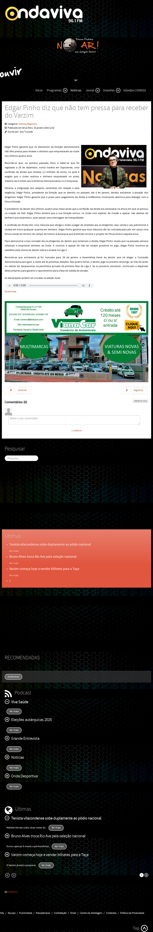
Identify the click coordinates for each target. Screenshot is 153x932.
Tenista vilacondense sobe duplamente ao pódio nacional (50, 544)
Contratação (60, 913)
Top (136, 928)
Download (10, 291)
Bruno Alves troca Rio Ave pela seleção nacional (42, 557)
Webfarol (13, 891)
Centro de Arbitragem (91, 913)
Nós (2, 913)
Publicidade (25, 913)
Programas (54, 90)
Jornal (90, 90)
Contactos (111, 913)
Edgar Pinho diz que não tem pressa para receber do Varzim (76, 112)
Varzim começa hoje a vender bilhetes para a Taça (44, 569)
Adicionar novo (140, 400)
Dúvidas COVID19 (135, 90)
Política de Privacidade (132, 913)
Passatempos (43, 913)
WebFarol (78, 430)
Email (73, 913)
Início (39, 90)
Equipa (11, 913)
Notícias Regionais (28, 124)
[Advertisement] (76, 498)
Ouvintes (109, 90)
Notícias (76, 90)
